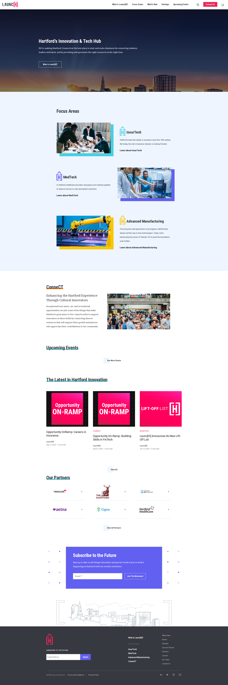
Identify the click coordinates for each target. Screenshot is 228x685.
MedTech (132, 653)
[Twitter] (167, 675)
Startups (165, 4)
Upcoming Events (180, 4)
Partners (165, 652)
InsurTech (144, 431)
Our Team (165, 660)
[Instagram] (173, 675)
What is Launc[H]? (120, 4)
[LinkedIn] (161, 675)
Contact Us (210, 4)
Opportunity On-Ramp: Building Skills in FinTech (112, 437)
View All (114, 469)
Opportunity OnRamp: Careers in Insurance (66, 433)
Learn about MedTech (67, 195)
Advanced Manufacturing (139, 657)
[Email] (180, 675)
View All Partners (114, 528)
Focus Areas (137, 4)
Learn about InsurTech (131, 150)
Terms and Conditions (75, 675)
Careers (165, 656)
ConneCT (97, 431)
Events (164, 639)
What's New (152, 4)
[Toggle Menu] (223, 4)
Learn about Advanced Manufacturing (138, 247)
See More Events (114, 360)
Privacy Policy (93, 675)
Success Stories (168, 648)
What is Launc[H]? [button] (50, 64)
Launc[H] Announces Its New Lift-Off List (160, 437)
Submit (85, 657)
